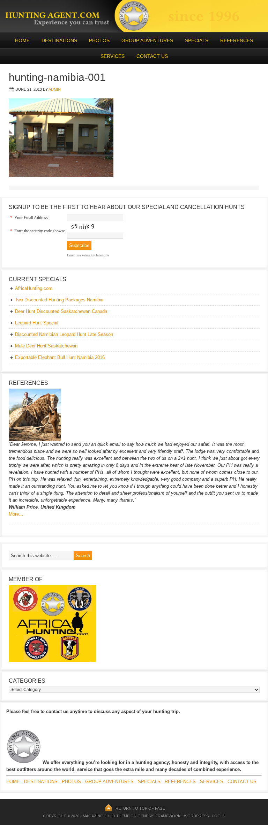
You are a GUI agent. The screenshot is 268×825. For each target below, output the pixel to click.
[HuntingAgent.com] (134, 30)
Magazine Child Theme (106, 816)
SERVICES (112, 56)
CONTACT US (152, 56)
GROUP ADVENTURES (147, 40)
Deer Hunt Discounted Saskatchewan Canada (61, 311)
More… (16, 514)
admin (55, 89)
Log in (218, 816)
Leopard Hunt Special (36, 322)
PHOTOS (97, 40)
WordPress (196, 816)
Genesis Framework (158, 816)
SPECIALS (196, 40)
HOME (22, 40)
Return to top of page (140, 808)
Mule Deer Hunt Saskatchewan (46, 345)
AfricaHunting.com (33, 288)
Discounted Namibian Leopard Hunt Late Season (64, 334)
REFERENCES (236, 40)
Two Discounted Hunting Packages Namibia (59, 299)
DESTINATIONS (56, 40)
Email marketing (78, 255)
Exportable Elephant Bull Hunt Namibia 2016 (60, 357)
